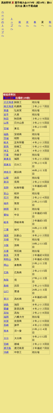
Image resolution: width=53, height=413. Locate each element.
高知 (6, 312)
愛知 (6, 214)
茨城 (6, 138)
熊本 (6, 331)
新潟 (6, 182)
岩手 (6, 114)
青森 (6, 110)
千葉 (6, 154)
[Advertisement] (26, 66)
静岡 (6, 209)
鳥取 (6, 280)
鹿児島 (7, 348)
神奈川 (7, 172)
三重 (6, 229)
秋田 (6, 118)
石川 (6, 197)
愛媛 (6, 308)
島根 (6, 285)
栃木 (6, 142)
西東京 (7, 164)
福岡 (6, 317)
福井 (6, 203)
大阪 (6, 245)
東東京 (7, 159)
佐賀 (6, 321)
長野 (6, 187)
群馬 (6, 146)
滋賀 (6, 235)
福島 (6, 134)
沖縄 (6, 352)
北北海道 (9, 102)
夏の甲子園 (9, 98)
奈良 (6, 255)
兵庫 (6, 251)
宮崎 (6, 344)
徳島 (6, 304)
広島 (6, 272)
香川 (6, 298)
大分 (6, 338)
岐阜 (6, 222)
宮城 (6, 128)
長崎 (6, 325)
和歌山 (7, 259)
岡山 (6, 265)
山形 (6, 122)
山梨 (6, 177)
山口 (6, 291)
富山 (6, 193)
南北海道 (9, 106)
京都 (6, 239)
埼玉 (6, 150)
